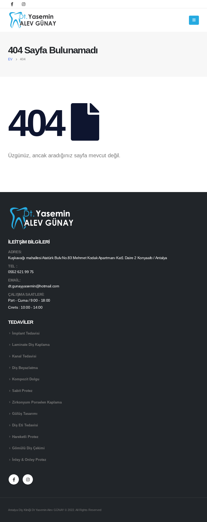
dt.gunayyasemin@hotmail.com (33, 286)
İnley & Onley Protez (29, 460)
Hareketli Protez (25, 437)
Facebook (14, 479)
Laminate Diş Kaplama (31, 345)
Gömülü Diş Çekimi (28, 448)
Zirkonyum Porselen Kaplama (37, 402)
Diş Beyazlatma (25, 368)
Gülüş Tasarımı (24, 414)
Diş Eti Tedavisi (25, 425)
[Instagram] (23, 4)
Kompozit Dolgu (25, 379)
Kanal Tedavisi (24, 356)
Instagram (28, 479)
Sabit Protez (22, 391)
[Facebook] (12, 4)
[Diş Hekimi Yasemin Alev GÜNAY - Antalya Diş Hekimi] (33, 20)
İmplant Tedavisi (26, 333)
